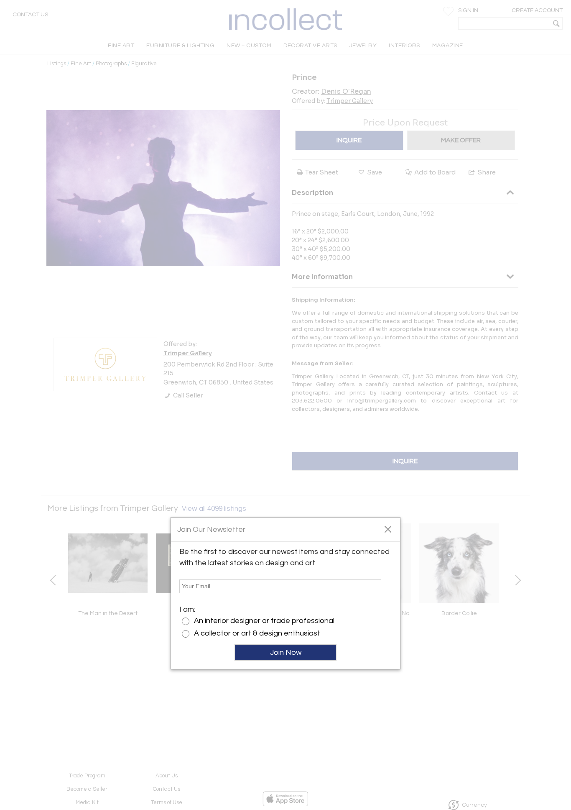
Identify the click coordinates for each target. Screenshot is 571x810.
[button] (388, 529)
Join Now (285, 652)
